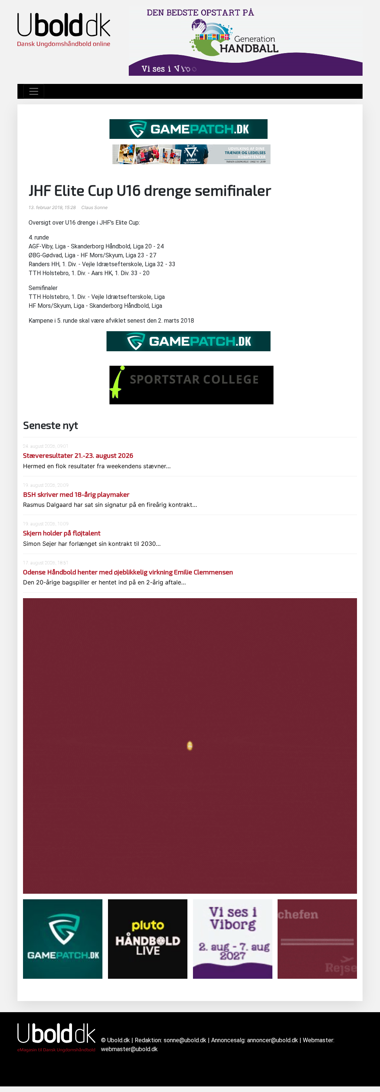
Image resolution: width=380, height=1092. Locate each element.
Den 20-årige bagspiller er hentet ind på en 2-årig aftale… (104, 582)
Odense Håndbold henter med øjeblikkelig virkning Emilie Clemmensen (128, 572)
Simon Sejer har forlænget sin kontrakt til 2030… (92, 543)
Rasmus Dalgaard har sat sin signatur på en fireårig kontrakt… (110, 504)
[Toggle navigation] (33, 91)
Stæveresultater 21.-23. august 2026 (78, 455)
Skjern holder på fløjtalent (62, 533)
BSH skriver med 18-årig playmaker (76, 494)
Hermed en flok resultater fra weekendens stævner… (97, 466)
